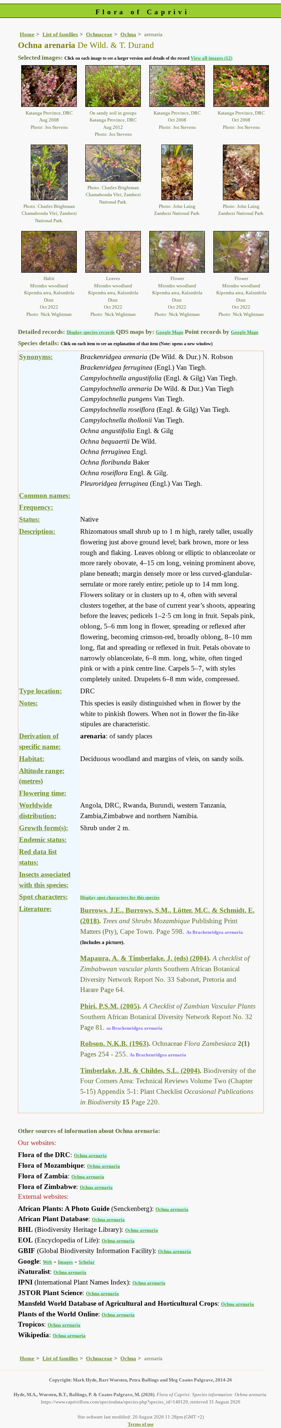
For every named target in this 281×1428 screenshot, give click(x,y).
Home (27, 34)
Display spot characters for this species (120, 897)
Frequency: (36, 507)
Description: (37, 531)
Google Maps (169, 332)
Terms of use (141, 1424)
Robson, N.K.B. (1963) (114, 1043)
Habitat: (31, 759)
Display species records (91, 332)
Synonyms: (36, 357)
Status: (29, 519)
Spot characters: (43, 897)
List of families (60, 34)
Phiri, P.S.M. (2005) (109, 1006)
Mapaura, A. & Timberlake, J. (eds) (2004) (144, 958)
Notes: (28, 703)
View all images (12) (211, 58)
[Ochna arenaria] (49, 85)
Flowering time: (42, 793)
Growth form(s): (43, 828)
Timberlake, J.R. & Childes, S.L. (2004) (140, 1070)
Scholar (87, 1262)
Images (65, 1262)
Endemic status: (43, 839)
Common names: (44, 495)
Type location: (40, 691)
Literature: (35, 909)
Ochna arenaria (90, 1155)
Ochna (128, 34)
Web (47, 1262)
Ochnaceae (99, 34)
